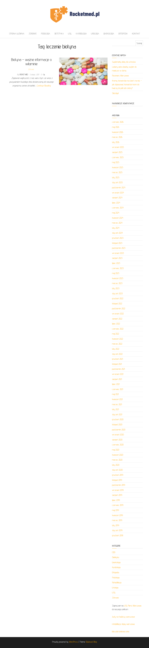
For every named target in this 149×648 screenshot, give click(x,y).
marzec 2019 (117, 520)
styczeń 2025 (117, 182)
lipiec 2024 (116, 202)
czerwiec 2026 (118, 122)
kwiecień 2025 (117, 167)
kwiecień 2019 (117, 515)
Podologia (45, 33)
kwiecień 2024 (117, 217)
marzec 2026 (117, 137)
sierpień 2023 (117, 258)
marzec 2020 (117, 459)
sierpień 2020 (117, 439)
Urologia (95, 33)
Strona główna (16, 33)
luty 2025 (115, 177)
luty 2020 (115, 464)
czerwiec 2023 (118, 268)
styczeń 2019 (117, 530)
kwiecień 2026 (117, 132)
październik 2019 (118, 485)
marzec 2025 (117, 172)
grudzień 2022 (117, 298)
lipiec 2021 (116, 384)
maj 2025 (115, 162)
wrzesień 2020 (118, 434)
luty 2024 (115, 227)
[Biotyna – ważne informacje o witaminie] (83, 71)
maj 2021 (115, 394)
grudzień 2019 (117, 475)
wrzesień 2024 (118, 192)
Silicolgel (115, 93)
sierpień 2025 (117, 152)
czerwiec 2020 (118, 444)
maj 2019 (115, 510)
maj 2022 (115, 333)
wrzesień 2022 (118, 313)
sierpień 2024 (117, 197)
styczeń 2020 (117, 469)
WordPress (73, 641)
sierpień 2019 (117, 495)
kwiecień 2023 (117, 278)
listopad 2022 (117, 303)
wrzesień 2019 (118, 490)
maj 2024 (115, 212)
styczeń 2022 (117, 354)
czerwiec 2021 (117, 389)
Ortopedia (123, 33)
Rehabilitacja (116, 582)
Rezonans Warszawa (120, 75)
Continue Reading (44, 85)
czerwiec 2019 (117, 505)
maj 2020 (115, 449)
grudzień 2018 (117, 535)
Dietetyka (59, 33)
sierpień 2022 (117, 318)
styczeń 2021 (117, 414)
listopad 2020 (117, 424)
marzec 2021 (117, 404)
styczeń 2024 (117, 232)
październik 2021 (118, 369)
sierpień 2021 (117, 379)
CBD (113, 552)
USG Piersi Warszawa (132, 605)
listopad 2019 (117, 480)
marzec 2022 (117, 343)
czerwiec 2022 (117, 328)
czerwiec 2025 (118, 157)
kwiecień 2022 (117, 338)
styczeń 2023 (117, 293)
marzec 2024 (117, 222)
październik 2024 (118, 187)
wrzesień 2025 (118, 147)
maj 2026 (115, 127)
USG (69, 33)
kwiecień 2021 (117, 399)
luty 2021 (115, 409)
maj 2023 (115, 273)
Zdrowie (33, 33)
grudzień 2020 (117, 419)
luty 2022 (115, 348)
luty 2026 (115, 142)
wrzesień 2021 (117, 374)
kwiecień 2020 (117, 454)
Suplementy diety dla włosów (124, 61)
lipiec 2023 (116, 263)
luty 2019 (115, 525)
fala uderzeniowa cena (120, 631)
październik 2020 (118, 429)
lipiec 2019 (116, 500)
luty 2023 (115, 288)
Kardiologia (81, 33)
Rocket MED (24, 74)
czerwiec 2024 (118, 207)
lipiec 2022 (116, 323)
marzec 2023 (117, 283)
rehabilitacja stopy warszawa (123, 624)
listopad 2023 (117, 243)
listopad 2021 (117, 364)
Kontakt (136, 33)
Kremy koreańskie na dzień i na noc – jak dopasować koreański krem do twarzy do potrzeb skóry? (127, 84)
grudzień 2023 (117, 238)
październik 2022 (118, 308)
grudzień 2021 (117, 359)
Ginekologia (108, 33)
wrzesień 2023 (118, 253)
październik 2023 (118, 248)
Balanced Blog (91, 641)
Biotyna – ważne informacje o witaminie (31, 61)
